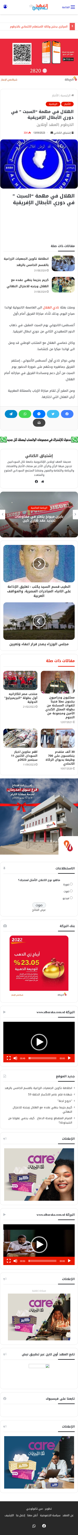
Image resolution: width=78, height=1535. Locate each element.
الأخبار (55, 95)
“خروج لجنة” (64, 1101)
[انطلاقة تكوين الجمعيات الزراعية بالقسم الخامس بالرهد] (63, 263)
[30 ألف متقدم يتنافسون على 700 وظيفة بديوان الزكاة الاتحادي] (58, 738)
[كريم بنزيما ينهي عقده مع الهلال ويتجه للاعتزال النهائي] (63, 284)
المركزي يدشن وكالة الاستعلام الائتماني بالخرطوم (39, 26)
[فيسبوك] (67, 414)
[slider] (42, 1058)
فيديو (66, 898)
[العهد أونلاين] (39, 7)
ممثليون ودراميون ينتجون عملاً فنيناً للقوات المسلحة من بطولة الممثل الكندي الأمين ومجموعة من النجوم (60, 707)
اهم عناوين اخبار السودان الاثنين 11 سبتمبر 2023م (24, 756)
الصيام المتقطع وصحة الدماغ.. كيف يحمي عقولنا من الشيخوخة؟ (40, 1120)
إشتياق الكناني (62, 133)
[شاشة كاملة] (9, 1058)
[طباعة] (39, 423)
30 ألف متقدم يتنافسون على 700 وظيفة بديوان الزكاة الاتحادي (60, 758)
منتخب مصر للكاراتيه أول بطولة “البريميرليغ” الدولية (20, 698)
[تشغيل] (69, 1058)
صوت (66, 891)
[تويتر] (53, 414)
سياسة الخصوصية (50, 1515)
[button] (39, 1042)
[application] (39, 1042)
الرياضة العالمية (39, 508)
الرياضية (53, 104)
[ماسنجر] (39, 414)
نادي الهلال (50, 307)
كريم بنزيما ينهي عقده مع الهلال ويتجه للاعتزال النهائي (42, 1109)
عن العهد (68, 1515)
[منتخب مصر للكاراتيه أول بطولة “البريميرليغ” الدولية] (20, 680)
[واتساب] (25, 414)
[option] (39, 514)
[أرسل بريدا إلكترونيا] (52, 133)
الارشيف (9, 1515)
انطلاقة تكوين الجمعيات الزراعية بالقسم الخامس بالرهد (38, 1088)
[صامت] (15, 1058)
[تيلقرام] (11, 414)
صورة (66, 884)
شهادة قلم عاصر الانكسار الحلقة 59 (50, 1094)
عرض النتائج (39, 909)
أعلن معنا (32, 1515)
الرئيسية (66, 95)
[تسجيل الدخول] (5, 8)
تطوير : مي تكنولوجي (39, 1508)
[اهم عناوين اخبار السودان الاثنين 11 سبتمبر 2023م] (20, 738)
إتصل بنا (20, 1515)
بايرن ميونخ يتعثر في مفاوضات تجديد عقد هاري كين (39, 518)
